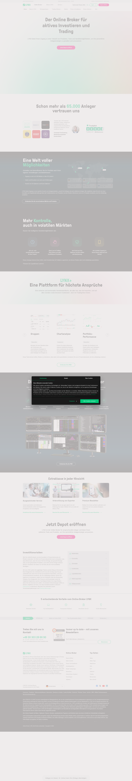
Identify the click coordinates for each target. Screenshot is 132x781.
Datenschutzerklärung (68, 396)
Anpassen (72, 401)
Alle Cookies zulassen (89, 401)
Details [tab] (66, 378)
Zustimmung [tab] (43, 378)
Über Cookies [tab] (89, 378)
